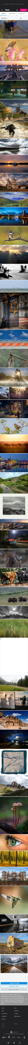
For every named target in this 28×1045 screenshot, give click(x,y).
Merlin (11, 397)
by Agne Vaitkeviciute (4, 604)
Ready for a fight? (5, 603)
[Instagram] (20, 1043)
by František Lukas (4, 385)
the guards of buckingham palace (9, 327)
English (3, 1019)
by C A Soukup (3, 97)
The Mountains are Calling (7, 204)
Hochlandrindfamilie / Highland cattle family (10, 584)
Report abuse (17, 1016)
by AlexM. (2, 278)
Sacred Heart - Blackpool (7, 673)
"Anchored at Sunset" (6, 170)
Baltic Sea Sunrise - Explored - (8, 77)
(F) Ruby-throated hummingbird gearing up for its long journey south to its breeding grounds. (10, 911)
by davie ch (3, 433)
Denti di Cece (4, 794)
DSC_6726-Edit (4, 432)
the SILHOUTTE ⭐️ (5, 930)
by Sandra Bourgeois (4, 243)
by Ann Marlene (3, 205)
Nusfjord (3, 971)
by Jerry (2, 224)
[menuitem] (17, 10)
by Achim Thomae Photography (6, 78)
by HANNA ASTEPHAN (5, 728)
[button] (22, 37)
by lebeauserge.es (4, 471)
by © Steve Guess (4, 37)
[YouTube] (14, 1043)
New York (3, 415)
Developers (4, 1013)
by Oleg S (2, 120)
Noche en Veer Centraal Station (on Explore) (10, 469)
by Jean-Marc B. (3, 849)
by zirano (2, 262)
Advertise (16, 1010)
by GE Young (3, 328)
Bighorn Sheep (4, 565)
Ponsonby (3, 546)
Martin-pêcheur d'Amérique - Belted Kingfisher (10, 242)
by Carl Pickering (4, 171)
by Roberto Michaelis (4, 931)
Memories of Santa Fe (6, 346)
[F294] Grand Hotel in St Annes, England (10, 883)
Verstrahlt (3, 261)
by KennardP (3, 417)
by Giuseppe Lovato (4, 795)
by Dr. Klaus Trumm (4, 833)
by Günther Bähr (4, 953)
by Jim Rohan (3, 774)
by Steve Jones (3, 566)
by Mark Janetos (3, 912)
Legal (3, 1024)
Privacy (15, 1024)
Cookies (16, 1013)
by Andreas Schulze (4, 636)
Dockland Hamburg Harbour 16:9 (8, 152)
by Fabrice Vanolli (4, 865)
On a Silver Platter (5, 96)
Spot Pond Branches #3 (6, 772)
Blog (3, 1010)
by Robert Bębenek (4, 690)
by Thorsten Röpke (4, 291)
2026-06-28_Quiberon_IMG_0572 (9, 952)
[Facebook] (8, 1043)
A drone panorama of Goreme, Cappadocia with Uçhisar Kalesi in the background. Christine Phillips (10, 527)
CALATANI (3, 189)
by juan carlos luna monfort (5, 190)
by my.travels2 (3, 884)
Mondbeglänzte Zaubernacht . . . (8, 831)
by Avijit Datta (3, 492)
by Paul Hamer (3, 547)
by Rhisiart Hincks (4, 674)
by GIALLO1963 (3, 617)
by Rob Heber (3, 137)
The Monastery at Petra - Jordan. (9, 727)
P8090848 (3, 689)
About (3, 1008)
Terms (3, 1026)
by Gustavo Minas (4, 709)
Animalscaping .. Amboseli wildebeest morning (10, 450)
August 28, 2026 (14, 983)
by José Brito (3, 972)
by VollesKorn (3, 452)
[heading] (7, 10)
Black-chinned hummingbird (7, 58)
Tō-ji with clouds (5, 119)
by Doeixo (2, 747)
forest (2, 864)
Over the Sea (4, 289)
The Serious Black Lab (6, 136)
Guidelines (4, 1016)
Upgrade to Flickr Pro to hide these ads (14, 4)
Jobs (15, 1008)
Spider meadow (4, 384)
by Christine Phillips (4, 528)
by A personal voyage (4, 517)
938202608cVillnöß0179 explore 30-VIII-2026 (10, 616)
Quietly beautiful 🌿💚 (6, 491)
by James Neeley (3, 347)
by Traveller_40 (3, 153)
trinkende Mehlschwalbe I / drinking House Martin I (10, 635)
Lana (2, 848)
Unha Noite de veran (6, 746)
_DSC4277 (3, 223)
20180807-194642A (5, 277)
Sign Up (23, 10)
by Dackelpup (12, 398)
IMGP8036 (3, 36)
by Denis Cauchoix (4, 366)
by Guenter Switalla (4, 585)
